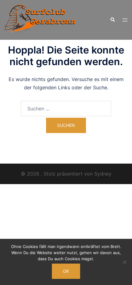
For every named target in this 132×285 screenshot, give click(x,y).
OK (66, 271)
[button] (112, 19)
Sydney (102, 174)
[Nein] (124, 262)
